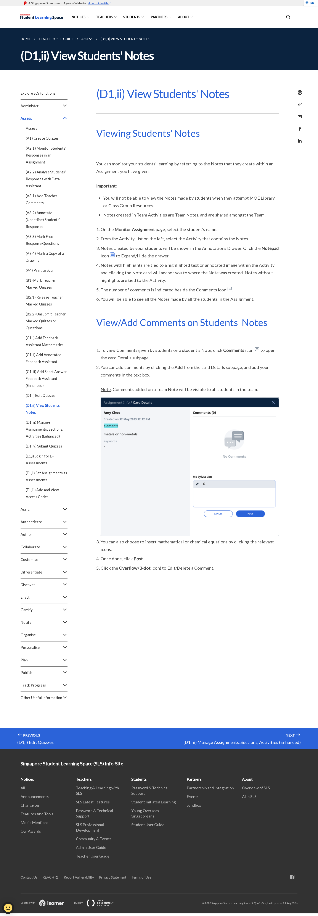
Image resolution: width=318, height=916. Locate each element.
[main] (159, 388)
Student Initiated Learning (153, 802)
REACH (48, 877)
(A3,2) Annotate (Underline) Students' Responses (43, 219)
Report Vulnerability (79, 877)
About (183, 17)
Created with (28, 902)
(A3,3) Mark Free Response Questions (42, 240)
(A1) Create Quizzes (42, 138)
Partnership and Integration (210, 787)
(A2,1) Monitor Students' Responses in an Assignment (46, 155)
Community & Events (93, 838)
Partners (159, 17)
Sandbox (194, 805)
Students (131, 17)
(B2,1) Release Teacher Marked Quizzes (44, 300)
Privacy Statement (112, 877)
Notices (78, 17)
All (23, 787)
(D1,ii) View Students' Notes (43, 409)
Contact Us (29, 877)
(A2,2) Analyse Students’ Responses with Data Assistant (46, 179)
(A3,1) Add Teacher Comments (41, 199)
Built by (78, 902)
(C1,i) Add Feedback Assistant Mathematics (44, 341)
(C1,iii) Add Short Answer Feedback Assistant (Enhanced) (46, 378)
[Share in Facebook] (298, 126)
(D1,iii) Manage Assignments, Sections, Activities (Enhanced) (44, 429)
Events (193, 796)
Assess (31, 128)
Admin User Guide (91, 847)
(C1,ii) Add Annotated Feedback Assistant (43, 358)
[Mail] (298, 114)
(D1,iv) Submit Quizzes (44, 446)
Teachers (104, 17)
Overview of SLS (256, 787)
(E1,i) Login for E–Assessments (40, 459)
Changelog (30, 805)
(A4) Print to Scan (40, 270)
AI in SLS (249, 796)
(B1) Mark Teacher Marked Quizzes (41, 283)
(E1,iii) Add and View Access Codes (42, 493)
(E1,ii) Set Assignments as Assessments (46, 476)
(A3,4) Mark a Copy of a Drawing (45, 257)
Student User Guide (147, 824)
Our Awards (31, 831)
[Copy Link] (298, 104)
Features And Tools (37, 813)
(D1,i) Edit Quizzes (40, 395)
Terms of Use (141, 877)
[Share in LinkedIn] (298, 138)
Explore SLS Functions (38, 93)
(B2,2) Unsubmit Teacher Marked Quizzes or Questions (46, 321)
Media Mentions (34, 822)
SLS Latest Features (93, 802)
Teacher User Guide (92, 856)
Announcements (35, 796)
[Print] (298, 92)
